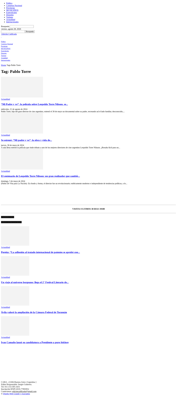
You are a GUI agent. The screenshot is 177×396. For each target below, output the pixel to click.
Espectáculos (11, 12)
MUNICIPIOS (12, 10)
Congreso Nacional (14, 5)
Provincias (10, 8)
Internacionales (12, 22)
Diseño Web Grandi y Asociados (16, 394)
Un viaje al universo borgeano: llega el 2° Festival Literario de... (35, 282)
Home (3, 65)
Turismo (9, 17)
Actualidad (10, 19)
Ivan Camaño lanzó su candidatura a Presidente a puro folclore (35, 342)
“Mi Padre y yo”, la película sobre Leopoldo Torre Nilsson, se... (34, 104)
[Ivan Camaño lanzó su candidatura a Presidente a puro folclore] (15, 335)
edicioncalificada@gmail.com (24, 391)
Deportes (10, 15)
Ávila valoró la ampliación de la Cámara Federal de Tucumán (34, 312)
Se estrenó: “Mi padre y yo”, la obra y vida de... (26, 140)
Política (9, 3)
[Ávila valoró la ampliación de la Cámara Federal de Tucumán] (15, 305)
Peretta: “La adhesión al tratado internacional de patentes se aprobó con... (40, 252)
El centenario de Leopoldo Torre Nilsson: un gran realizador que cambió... (40, 176)
